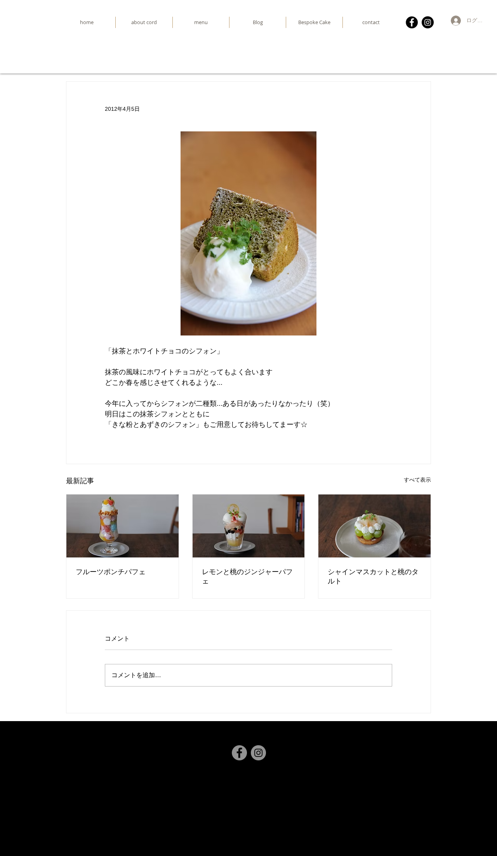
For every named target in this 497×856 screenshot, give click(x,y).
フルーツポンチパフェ (111, 572)
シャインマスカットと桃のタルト (373, 576)
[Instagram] (428, 22)
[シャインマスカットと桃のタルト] (374, 525)
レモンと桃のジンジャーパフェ (247, 576)
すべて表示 (417, 480)
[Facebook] (412, 22)
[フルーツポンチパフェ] (122, 525)
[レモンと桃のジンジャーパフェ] (249, 525)
